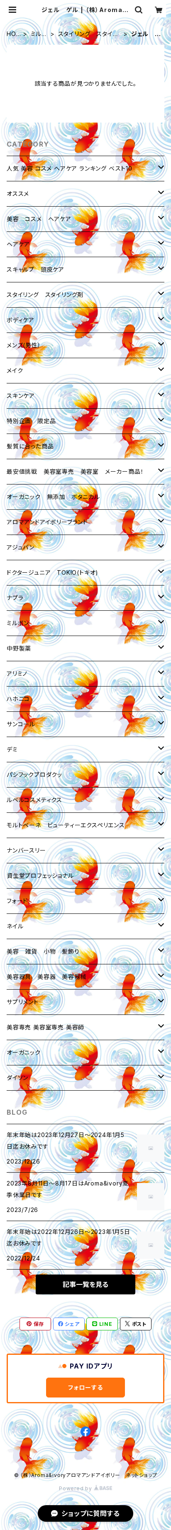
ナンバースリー (26, 850)
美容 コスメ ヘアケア (39, 218)
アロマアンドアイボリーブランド (47, 521)
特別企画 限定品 (31, 420)
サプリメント (23, 1001)
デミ (12, 749)
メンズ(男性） (24, 345)
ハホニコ (18, 698)
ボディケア (20, 319)
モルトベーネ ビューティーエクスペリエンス (66, 825)
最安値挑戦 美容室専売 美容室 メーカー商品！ (75, 471)
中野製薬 (19, 648)
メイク (15, 370)
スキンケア (21, 395)
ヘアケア (18, 244)
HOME (11, 34)
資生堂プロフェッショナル (40, 875)
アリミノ (17, 673)
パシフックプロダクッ (34, 774)
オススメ (18, 193)
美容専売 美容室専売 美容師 (45, 1027)
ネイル (15, 926)
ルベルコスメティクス (34, 799)
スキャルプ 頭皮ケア (35, 269)
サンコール (21, 724)
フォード (17, 900)
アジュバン (20, 547)
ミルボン (39, 34)
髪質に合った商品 (30, 446)
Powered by (76, 1488)
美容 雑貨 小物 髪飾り (43, 951)
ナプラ (15, 597)
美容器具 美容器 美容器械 (46, 976)
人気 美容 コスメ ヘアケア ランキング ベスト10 (69, 168)
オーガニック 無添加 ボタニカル (53, 496)
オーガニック (24, 1052)
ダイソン (17, 1077)
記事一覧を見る (85, 1284)
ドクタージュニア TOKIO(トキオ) (52, 572)
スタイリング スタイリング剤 (88, 34)
